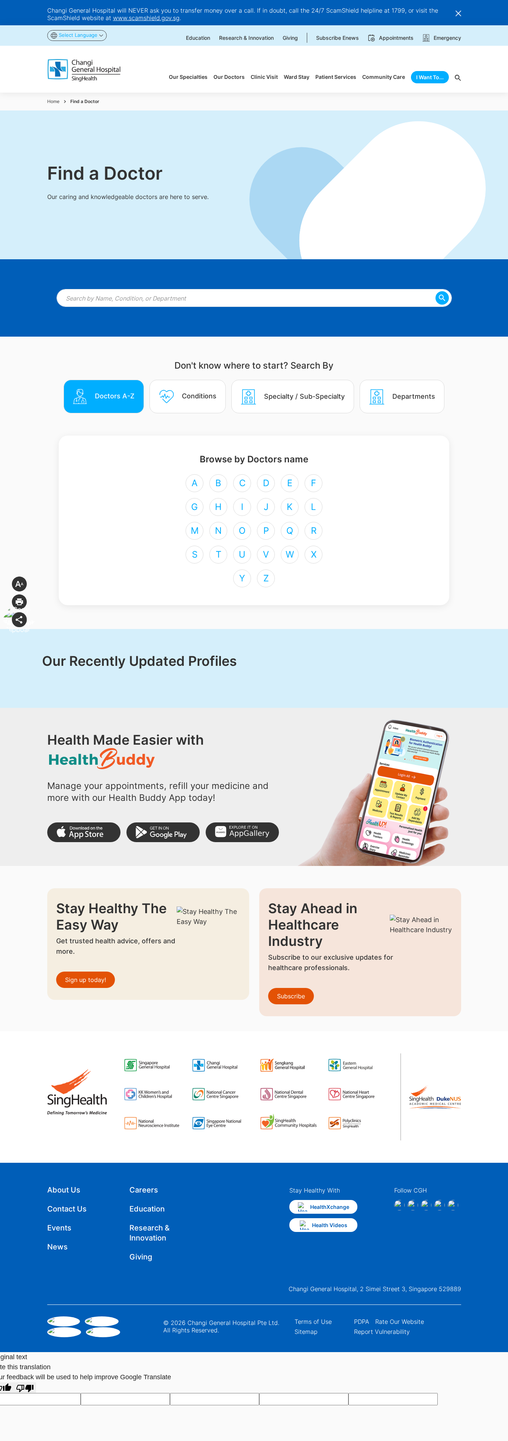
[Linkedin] (426, 1205)
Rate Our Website (399, 1321)
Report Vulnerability (382, 1331)
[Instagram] (413, 1205)
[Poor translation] (25, 1387)
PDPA (361, 1321)
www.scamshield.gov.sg (146, 18)
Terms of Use (313, 1321)
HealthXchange (329, 1207)
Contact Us (67, 1208)
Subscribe (291, 996)
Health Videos (329, 1225)
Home (53, 101)
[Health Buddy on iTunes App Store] (83, 832)
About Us (63, 1189)
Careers (143, 1189)
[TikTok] (439, 1205)
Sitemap (306, 1331)
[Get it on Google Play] (163, 832)
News (57, 1246)
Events (59, 1227)
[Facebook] (399, 1205)
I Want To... (430, 77)
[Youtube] (453, 1205)
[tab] (104, 396)
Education (147, 1208)
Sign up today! (85, 979)
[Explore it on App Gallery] (242, 832)
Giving (140, 1256)
